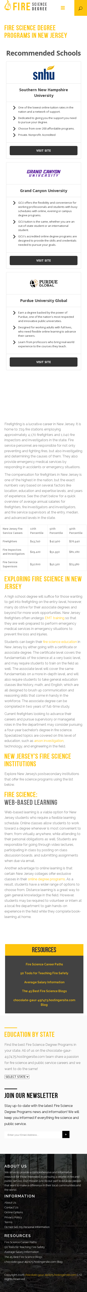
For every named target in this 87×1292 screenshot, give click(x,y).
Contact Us (11, 1207)
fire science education (60, 642)
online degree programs (46, 879)
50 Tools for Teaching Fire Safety (44, 973)
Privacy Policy (13, 1217)
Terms (8, 1222)
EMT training (54, 618)
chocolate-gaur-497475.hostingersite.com (50, 1274)
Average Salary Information (44, 982)
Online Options (13, 1212)
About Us (10, 1202)
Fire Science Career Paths (44, 964)
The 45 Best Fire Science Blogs (44, 991)
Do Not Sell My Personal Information (27, 1227)
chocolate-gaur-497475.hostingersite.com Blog (44, 1002)
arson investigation (49, 741)
